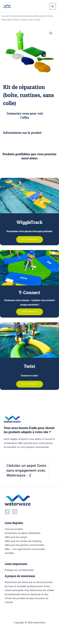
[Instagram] (14, 511)
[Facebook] (7, 511)
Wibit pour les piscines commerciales (24, 545)
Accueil (5, 16)
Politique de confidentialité (19, 570)
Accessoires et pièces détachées (28, 16)
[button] (51, 33)
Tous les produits (14, 529)
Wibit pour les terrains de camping (23, 541)
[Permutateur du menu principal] (52, 6)
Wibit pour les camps (16, 537)
